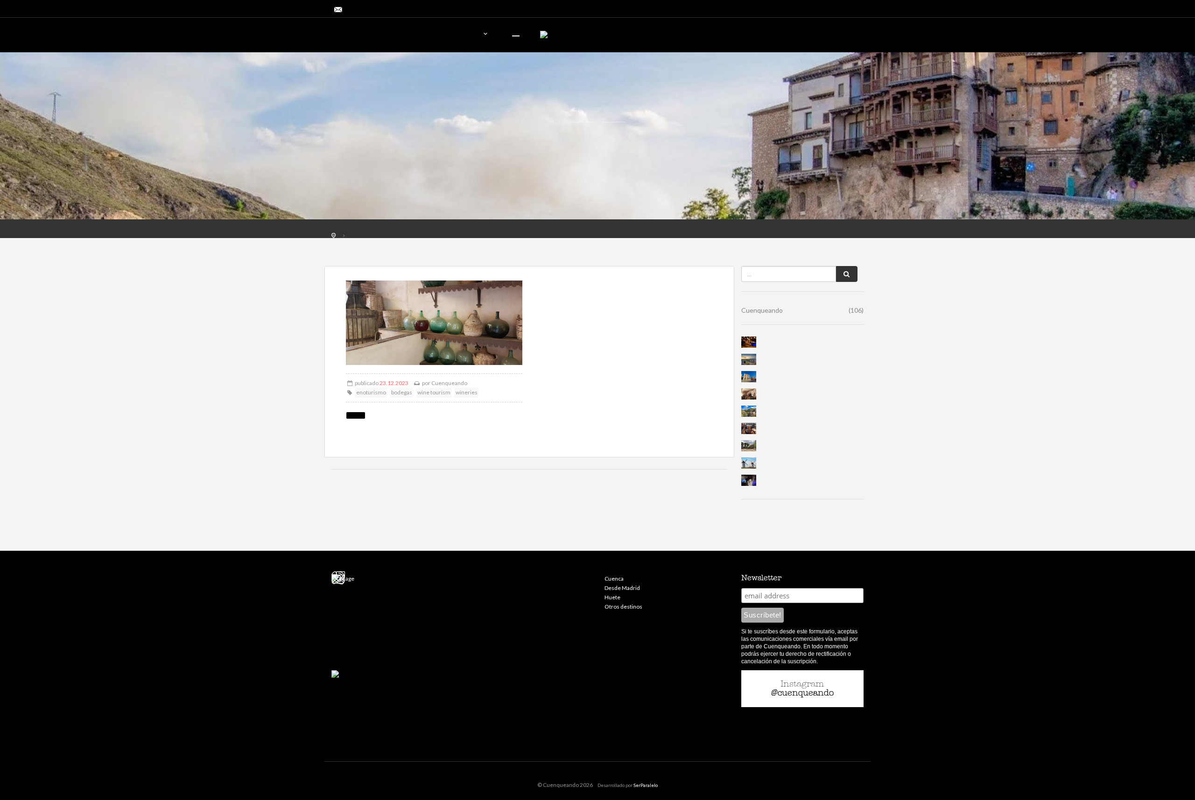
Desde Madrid (622, 587)
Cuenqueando (449, 382)
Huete (612, 597)
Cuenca (614, 578)
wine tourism (433, 392)
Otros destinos (623, 606)
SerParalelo (645, 785)
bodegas (401, 392)
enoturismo (371, 392)
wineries (467, 392)
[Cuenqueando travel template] (385, 36)
